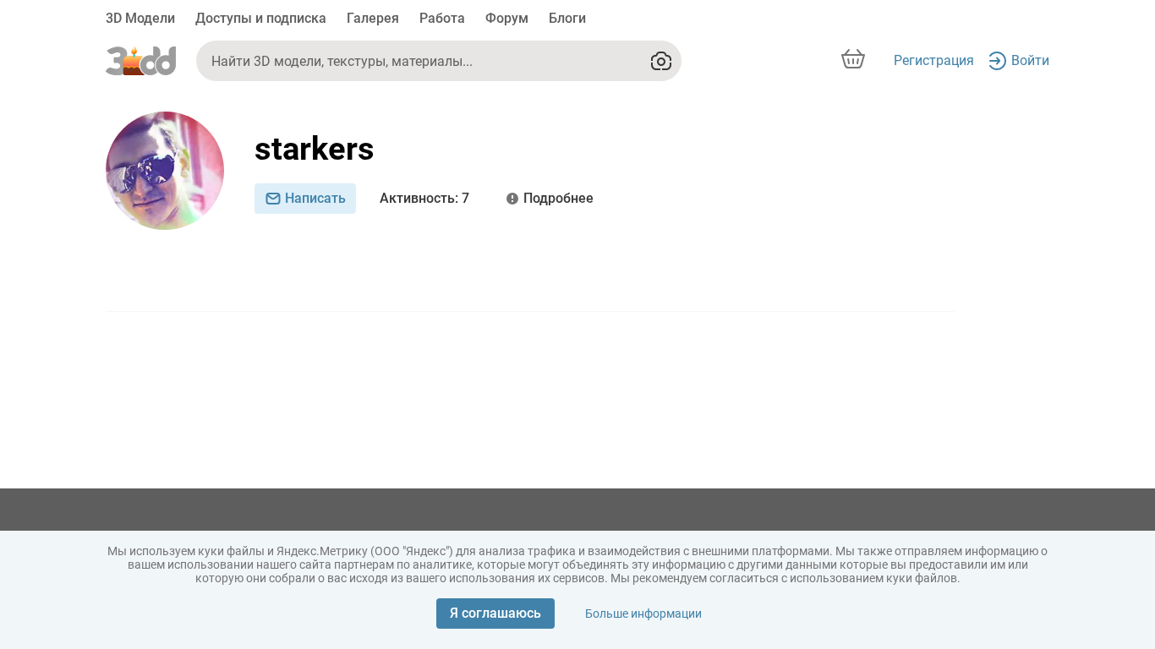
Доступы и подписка (260, 18)
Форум (506, 18)
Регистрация (934, 60)
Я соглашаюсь (495, 613)
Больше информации (643, 613)
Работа (442, 18)
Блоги (567, 18)
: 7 (424, 198)
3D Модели (140, 18)
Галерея (373, 18)
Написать (315, 198)
